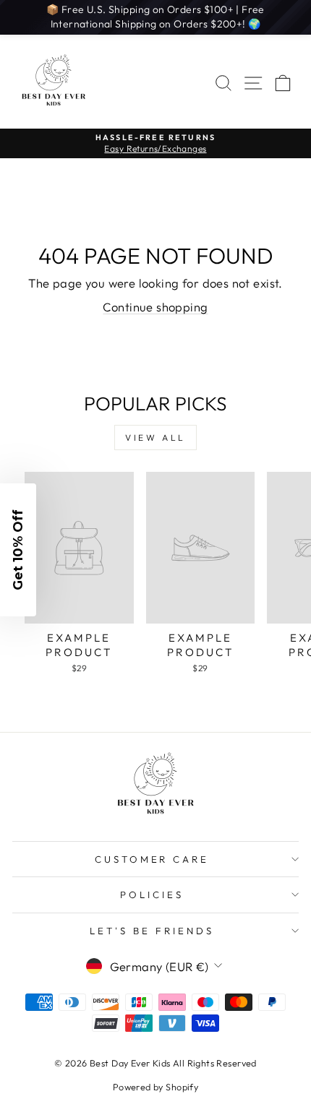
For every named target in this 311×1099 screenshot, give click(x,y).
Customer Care (152, 859)
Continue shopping (155, 306)
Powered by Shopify (155, 1086)
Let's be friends (152, 930)
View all (155, 437)
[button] (18, 549)
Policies (152, 894)
